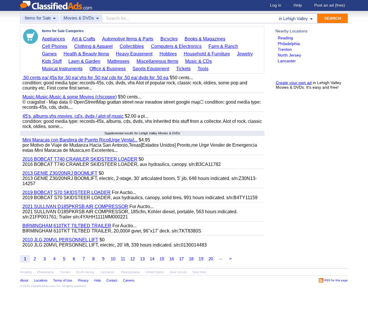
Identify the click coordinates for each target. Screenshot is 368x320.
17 (181, 258)
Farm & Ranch (223, 46)
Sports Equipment (151, 68)
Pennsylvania (130, 272)
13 (142, 258)
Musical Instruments (62, 68)
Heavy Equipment (134, 53)
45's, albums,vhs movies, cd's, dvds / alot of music (73, 116)
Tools (203, 68)
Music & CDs (198, 61)
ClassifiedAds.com (43, 286)
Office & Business (107, 68)
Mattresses (118, 61)
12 (132, 258)
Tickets (183, 68)
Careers (129, 280)
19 (201, 258)
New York (199, 272)
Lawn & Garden (84, 61)
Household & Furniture (207, 53)
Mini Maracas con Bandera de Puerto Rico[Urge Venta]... (79, 139)
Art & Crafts (83, 38)
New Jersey (178, 272)
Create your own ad (294, 82)
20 (210, 258)
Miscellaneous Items (157, 61)
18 (191, 258)
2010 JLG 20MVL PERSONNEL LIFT (60, 239)
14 (152, 258)
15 (162, 258)
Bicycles (169, 38)
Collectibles (132, 46)
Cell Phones (54, 46)
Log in (275, 5)
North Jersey (289, 55)
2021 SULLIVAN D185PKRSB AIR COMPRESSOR (75, 206)
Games (49, 53)
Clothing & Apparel (93, 46)
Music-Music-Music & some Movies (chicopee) (69, 96)
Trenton (285, 49)
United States (154, 272)
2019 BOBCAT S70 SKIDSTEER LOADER (66, 192)
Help (298, 5)
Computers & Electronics (176, 46)
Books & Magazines (205, 38)
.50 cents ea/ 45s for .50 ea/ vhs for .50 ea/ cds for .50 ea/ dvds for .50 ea (95, 77)
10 (113, 258)
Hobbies (168, 53)
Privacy (83, 280)
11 (123, 258)
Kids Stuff (52, 61)
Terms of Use (62, 280)
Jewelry (245, 53)
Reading (285, 38)
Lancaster (287, 61)
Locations (40, 280)
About (24, 280)
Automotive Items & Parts (127, 38)
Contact (111, 280)
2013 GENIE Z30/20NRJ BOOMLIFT (59, 173)
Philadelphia (289, 43)
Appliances (53, 38)
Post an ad (329, 5)
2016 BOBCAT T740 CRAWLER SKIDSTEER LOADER (79, 159)
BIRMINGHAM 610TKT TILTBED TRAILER (66, 225)
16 (171, 258)
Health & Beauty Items (86, 53)
